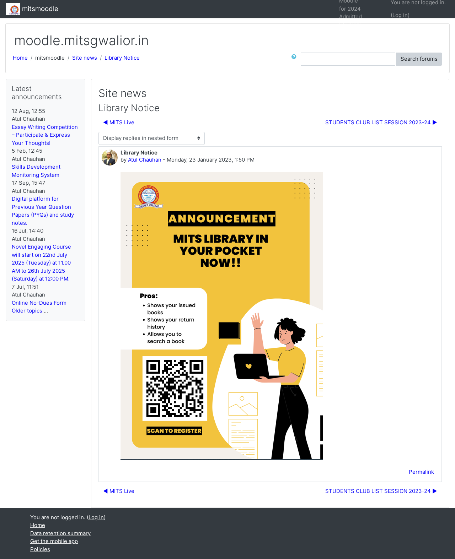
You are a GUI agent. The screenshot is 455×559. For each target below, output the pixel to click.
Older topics (27, 310)
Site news (84, 57)
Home (20, 57)
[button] (295, 59)
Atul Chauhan (144, 159)
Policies (40, 549)
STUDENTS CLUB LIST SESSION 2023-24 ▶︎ (381, 122)
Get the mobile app (54, 541)
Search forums (419, 58)
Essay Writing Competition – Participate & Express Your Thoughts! (45, 135)
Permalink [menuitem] (421, 471)
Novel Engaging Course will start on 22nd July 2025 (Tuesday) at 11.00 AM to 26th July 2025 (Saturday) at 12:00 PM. (41, 262)
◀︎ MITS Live (118, 122)
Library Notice (122, 57)
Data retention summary (60, 533)
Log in (400, 15)
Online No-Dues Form (39, 302)
